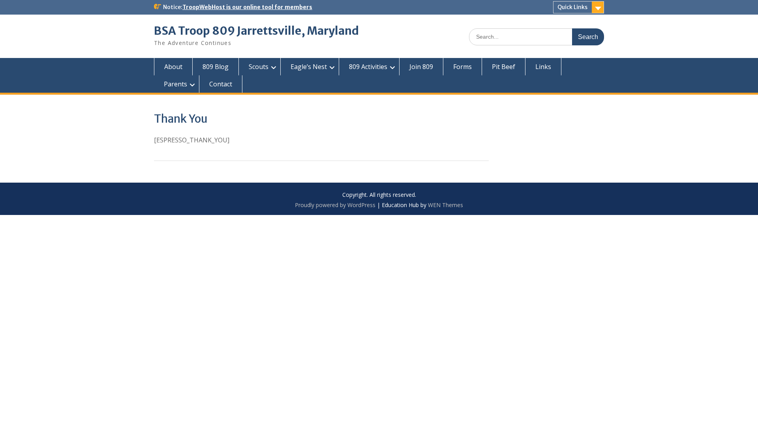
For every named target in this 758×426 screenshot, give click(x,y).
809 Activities (368, 66)
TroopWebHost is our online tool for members (247, 7)
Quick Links (572, 7)
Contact (220, 84)
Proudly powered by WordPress (335, 205)
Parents (175, 84)
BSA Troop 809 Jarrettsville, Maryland (256, 31)
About (173, 66)
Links (543, 66)
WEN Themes (445, 205)
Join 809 (421, 66)
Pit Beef (503, 66)
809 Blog (216, 66)
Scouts (258, 66)
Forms (462, 66)
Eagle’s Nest (309, 66)
